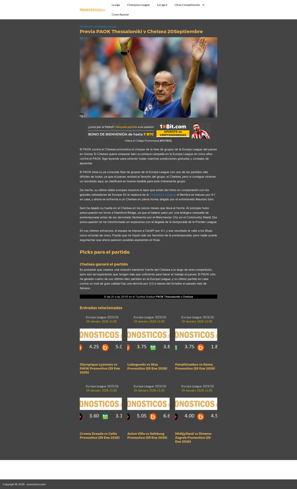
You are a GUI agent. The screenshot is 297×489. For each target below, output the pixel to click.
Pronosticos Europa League (98, 26)
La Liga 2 (162, 4)
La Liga (116, 4)
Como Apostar (120, 14)
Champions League (138, 4)
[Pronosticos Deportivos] (93, 9)
